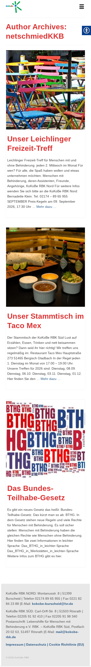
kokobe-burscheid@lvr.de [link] (52, 604)
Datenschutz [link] (36, 644)
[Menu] (82, 7)
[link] (45, 7)
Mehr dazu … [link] (46, 206)
